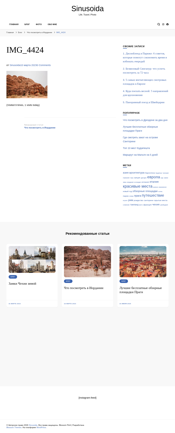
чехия (155, 204)
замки (166, 178)
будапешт (159, 173)
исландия (137, 182)
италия (154, 181)
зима (124, 182)
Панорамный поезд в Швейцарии (145, 102)
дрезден (144, 178)
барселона (150, 173)
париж (126, 196)
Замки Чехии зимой (22, 283)
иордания (130, 182)
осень (160, 191)
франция (147, 205)
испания (145, 182)
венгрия (166, 173)
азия (126, 172)
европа (153, 177)
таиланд (134, 204)
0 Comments (44, 65)
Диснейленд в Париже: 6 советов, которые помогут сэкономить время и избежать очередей (145, 57)
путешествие (153, 195)
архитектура (137, 172)
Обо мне (52, 24)
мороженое (163, 187)
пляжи (131, 196)
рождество (138, 200)
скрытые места (160, 200)
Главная (13, 24)
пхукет (125, 200)
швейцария (164, 205)
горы (131, 178)
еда (162, 178)
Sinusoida (87, 8)
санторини (148, 200)
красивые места (137, 186)
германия (126, 178)
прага (137, 195)
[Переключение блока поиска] (159, 24)
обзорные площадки (145, 191)
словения (126, 205)
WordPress (41, 427)
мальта (155, 187)
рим (130, 200)
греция (137, 178)
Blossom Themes (13, 427)
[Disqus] (87, 351)
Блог (27, 24)
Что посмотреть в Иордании (83, 288)
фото (141, 205)
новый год (127, 191)
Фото (39, 24)
